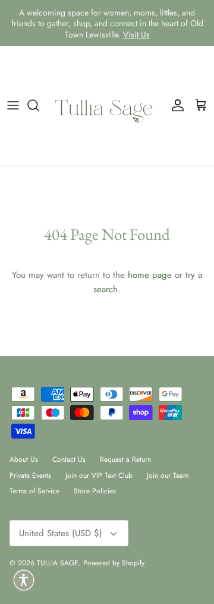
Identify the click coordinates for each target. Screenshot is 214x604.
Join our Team (167, 475)
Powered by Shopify (113, 563)
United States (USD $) (60, 533)
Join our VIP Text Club (99, 475)
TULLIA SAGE (57, 563)
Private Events (30, 475)
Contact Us (69, 459)
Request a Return (125, 459)
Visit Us (136, 34)
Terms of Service (34, 491)
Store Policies (95, 491)
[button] (24, 580)
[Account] (175, 105)
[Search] (39, 105)
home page (150, 274)
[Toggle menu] (13, 105)
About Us (24, 459)
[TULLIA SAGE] (107, 105)
